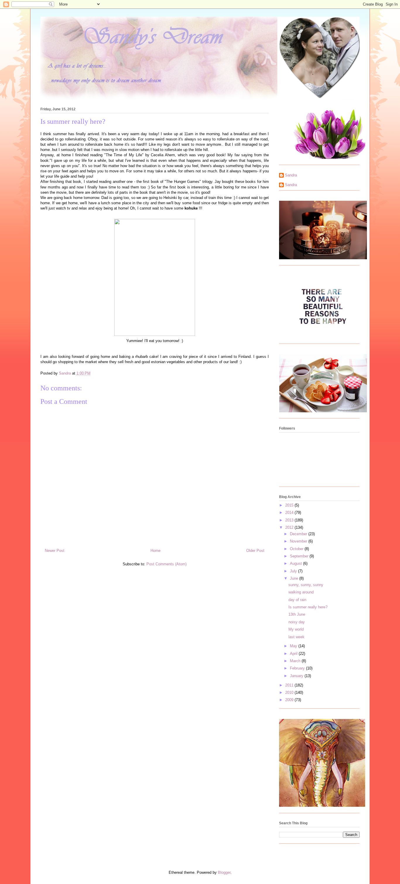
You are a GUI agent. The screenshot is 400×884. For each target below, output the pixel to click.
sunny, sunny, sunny (305, 585)
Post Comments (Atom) (166, 564)
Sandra (291, 175)
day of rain (297, 600)
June (294, 578)
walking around (301, 592)
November (299, 541)
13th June (296, 614)
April (294, 653)
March (296, 661)
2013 (290, 520)
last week (296, 637)
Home (155, 550)
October (297, 549)
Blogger (224, 872)
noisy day (296, 622)
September (300, 556)
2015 (290, 505)
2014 (290, 512)
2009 (290, 700)
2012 (290, 527)
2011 (290, 685)
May (294, 646)
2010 (290, 692)
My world (296, 629)
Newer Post (54, 550)
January (297, 676)
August (296, 563)
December (299, 534)
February (298, 668)
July (294, 571)
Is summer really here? (307, 607)
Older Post (255, 550)
